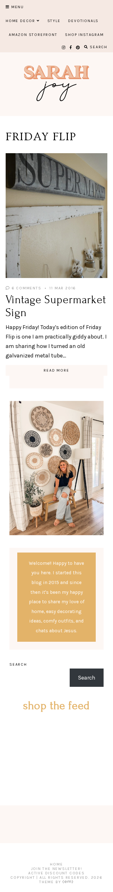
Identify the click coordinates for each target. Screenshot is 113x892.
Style (54, 21)
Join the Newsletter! (56, 868)
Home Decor (20, 21)
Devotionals (83, 21)
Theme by (50, 882)
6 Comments (25, 288)
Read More (56, 370)
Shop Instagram (84, 34)
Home (56, 864)
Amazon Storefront (33, 34)
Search (18, 664)
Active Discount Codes (56, 873)
